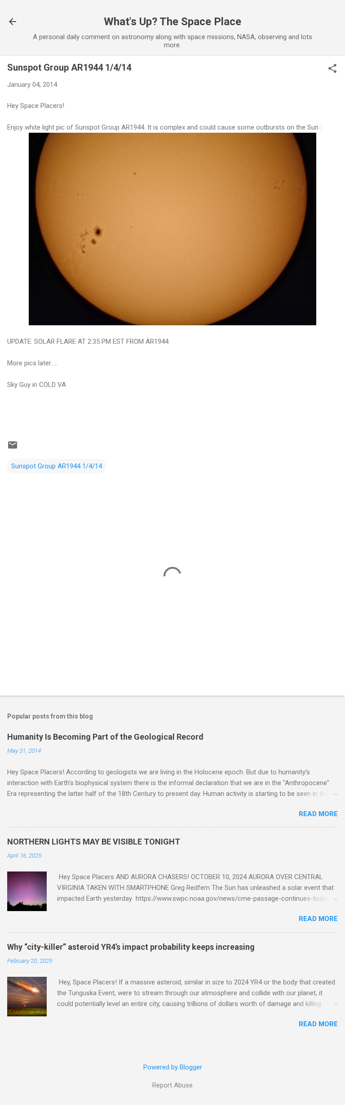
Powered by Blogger (172, 1067)
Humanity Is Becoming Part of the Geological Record (105, 736)
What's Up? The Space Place (172, 21)
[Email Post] (12, 448)
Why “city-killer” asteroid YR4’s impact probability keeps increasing (131, 947)
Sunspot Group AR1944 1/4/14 (56, 466)
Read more (318, 814)
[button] (332, 69)
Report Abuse (172, 1085)
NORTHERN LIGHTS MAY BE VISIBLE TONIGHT (93, 841)
